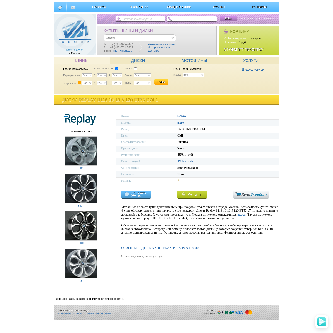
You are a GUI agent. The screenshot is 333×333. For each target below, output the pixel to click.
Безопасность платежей (98, 313)
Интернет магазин (159, 47)
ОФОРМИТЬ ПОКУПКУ (243, 50)
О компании (64, 313)
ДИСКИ (138, 60)
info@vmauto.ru (122, 50)
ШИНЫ (82, 60)
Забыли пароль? (268, 18)
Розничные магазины (161, 44)
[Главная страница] (60, 9)
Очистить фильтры (253, 69)
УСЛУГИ (251, 60)
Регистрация (247, 18)
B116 (180, 122)
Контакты (78, 313)
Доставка (153, 50)
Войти (228, 18)
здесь (241, 214)
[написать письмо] (72, 9)
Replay (181, 116)
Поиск (161, 81)
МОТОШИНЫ (194, 60)
